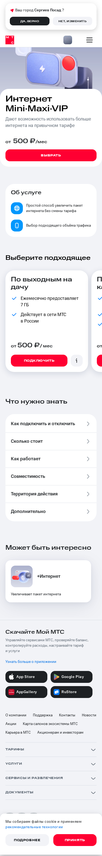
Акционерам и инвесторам (60, 732)
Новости (89, 715)
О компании (15, 715)
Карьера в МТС (18, 732)
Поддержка (42, 715)
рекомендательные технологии (34, 827)
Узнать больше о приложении (30, 661)
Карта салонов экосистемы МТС (50, 724)
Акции (10, 724)
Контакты (67, 715)
